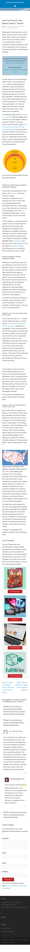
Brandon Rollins (16, 779)
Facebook (4, 902)
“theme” (4, 84)
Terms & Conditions (7, 931)
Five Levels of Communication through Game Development (14, 126)
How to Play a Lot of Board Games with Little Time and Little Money (8, 687)
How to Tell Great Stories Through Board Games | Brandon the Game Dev (13, 722)
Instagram (17, 902)
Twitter (10, 902)
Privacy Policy (5, 928)
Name (4, 853)
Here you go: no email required (15, 63)
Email (4, 863)
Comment (5, 838)
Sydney (3, 942)
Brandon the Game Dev (15, 2)
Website (5, 872)
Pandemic (17, 241)
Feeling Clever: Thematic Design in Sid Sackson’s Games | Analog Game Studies (15, 814)
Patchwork (13, 193)
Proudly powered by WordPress (12, 940)
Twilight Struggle (17, 246)
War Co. (19, 319)
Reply (25, 772)
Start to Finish (15, 28)
